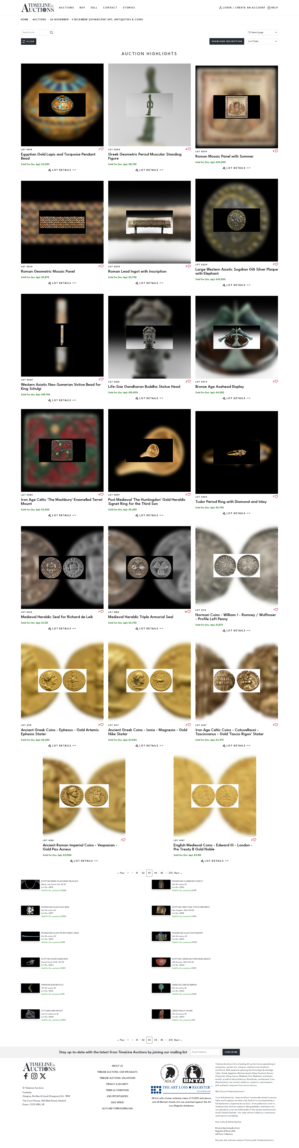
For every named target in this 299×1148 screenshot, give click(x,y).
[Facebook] (26, 1075)
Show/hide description (227, 41)
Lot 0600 (201, 497)
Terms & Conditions (117, 1090)
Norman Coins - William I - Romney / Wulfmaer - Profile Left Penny (235, 617)
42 (143, 873)
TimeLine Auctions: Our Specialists (117, 1072)
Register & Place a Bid (225, 1131)
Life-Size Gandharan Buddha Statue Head (144, 387)
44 (155, 873)
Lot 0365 (113, 382)
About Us (117, 1066)
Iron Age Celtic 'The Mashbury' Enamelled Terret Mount (61, 502)
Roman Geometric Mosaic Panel (48, 271)
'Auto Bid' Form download (117, 1108)
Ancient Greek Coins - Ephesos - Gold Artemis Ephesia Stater (60, 732)
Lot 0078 (114, 267)
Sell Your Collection (224, 1134)
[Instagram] (34, 1075)
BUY (82, 7)
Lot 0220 (201, 265)
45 (161, 873)
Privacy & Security (117, 1084)
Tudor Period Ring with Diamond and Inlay (231, 502)
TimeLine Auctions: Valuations (117, 1078)
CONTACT (110, 7)
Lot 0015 (26, 149)
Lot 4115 (26, 725)
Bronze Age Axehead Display (219, 387)
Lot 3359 (113, 612)
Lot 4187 (179, 840)
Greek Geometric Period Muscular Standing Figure (145, 156)
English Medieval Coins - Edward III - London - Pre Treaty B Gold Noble (213, 847)
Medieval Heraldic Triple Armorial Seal (140, 617)
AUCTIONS (66, 7)
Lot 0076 (27, 267)
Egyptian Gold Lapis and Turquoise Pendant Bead (58, 156)
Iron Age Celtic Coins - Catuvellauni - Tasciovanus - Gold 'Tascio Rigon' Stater (229, 732)
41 (137, 873)
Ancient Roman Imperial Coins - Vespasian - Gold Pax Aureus (80, 847)
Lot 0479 (201, 382)
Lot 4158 (48, 840)
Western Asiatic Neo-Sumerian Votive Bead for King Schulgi (61, 387)
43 (149, 873)
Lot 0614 (26, 612)
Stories (129, 7)
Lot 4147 (201, 725)
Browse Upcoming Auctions (227, 1128)
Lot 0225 (27, 380)
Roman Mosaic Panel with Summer (224, 156)
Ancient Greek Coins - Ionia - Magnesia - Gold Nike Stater (147, 732)
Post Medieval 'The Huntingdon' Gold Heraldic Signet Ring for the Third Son (146, 502)
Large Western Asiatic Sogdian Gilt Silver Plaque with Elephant (236, 271)
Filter (30, 41)
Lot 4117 (113, 725)
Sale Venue (117, 1102)
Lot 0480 (27, 495)
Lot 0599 (114, 495)
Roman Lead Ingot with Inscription (137, 271)
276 (171, 873)
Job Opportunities (117, 1096)
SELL (94, 7)
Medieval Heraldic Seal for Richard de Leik (57, 617)
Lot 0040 (114, 149)
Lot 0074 (201, 152)
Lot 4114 (200, 610)
